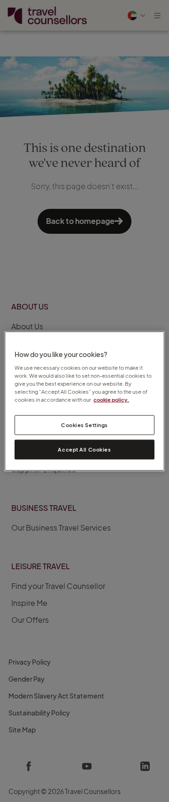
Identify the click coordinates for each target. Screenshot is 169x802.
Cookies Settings (84, 425)
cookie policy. (111, 399)
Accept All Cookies (84, 449)
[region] (84, 401)
